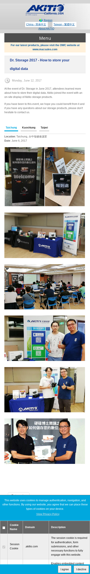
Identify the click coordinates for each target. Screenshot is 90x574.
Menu (45, 38)
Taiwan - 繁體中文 (64, 24)
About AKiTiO (46, 28)
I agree (65, 569)
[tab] (11, 128)
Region (48, 20)
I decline (81, 569)
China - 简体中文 (36, 24)
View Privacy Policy (47, 514)
